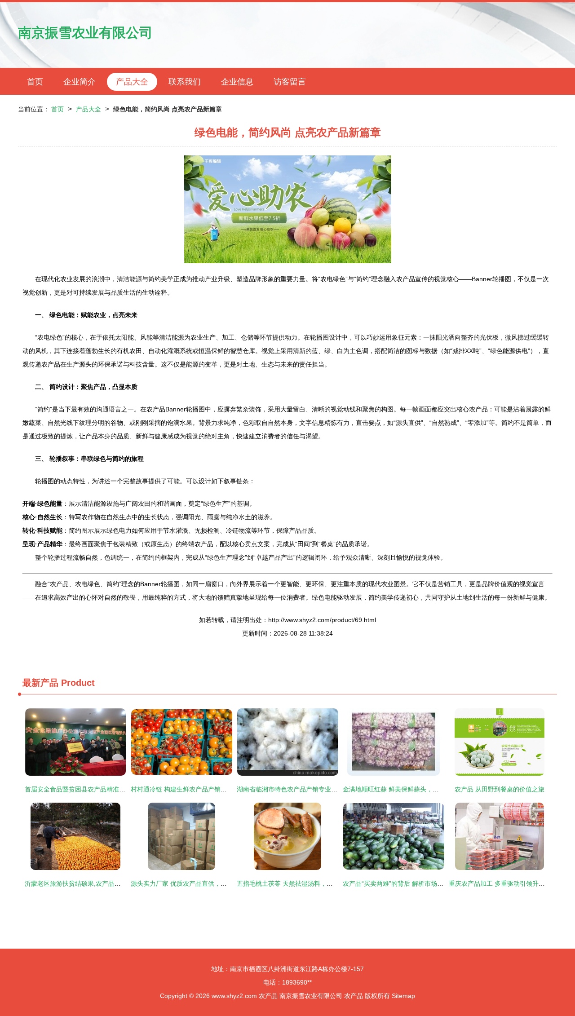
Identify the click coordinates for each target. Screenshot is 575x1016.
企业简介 (79, 81)
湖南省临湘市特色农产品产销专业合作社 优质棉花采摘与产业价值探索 (335, 789)
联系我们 (184, 81)
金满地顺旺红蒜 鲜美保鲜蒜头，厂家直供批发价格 (413, 789)
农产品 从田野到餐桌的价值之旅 (499, 789)
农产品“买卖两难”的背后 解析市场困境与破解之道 (412, 883)
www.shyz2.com (234, 995)
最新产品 (40, 683)
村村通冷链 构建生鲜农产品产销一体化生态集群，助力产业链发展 (223, 789)
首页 (35, 81)
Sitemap (403, 995)
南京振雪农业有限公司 (85, 32)
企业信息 (237, 81)
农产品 (268, 995)
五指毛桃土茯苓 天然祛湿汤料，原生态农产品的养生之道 (316, 883)
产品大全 (132, 81)
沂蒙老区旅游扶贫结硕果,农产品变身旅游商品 (88, 883)
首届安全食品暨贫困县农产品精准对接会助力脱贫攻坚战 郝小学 (114, 789)
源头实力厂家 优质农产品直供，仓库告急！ (191, 883)
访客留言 (290, 81)
